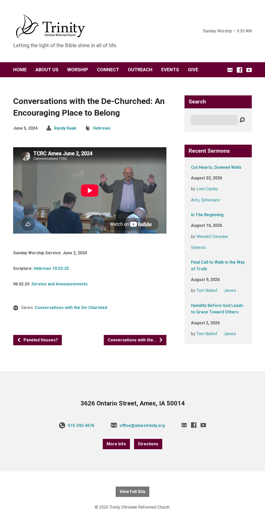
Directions (148, 443)
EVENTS (170, 69)
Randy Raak (65, 128)
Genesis (198, 247)
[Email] (230, 70)
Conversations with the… (132, 340)
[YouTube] (249, 70)
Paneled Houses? (40, 340)
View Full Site (132, 491)
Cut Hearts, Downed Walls (216, 167)
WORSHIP (77, 69)
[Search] (242, 120)
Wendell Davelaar (212, 236)
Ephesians (210, 200)
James (230, 290)
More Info (116, 443)
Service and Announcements (59, 284)
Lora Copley (207, 188)
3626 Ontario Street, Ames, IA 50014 (132, 403)
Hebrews (102, 128)
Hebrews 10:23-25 (51, 268)
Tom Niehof (206, 290)
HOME (20, 69)
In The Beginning (207, 214)
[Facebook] (239, 70)
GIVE (193, 69)
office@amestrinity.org (142, 425)
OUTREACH (140, 69)
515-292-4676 (81, 425)
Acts (195, 200)
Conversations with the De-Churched (71, 307)
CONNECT (108, 69)
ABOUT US (46, 69)
